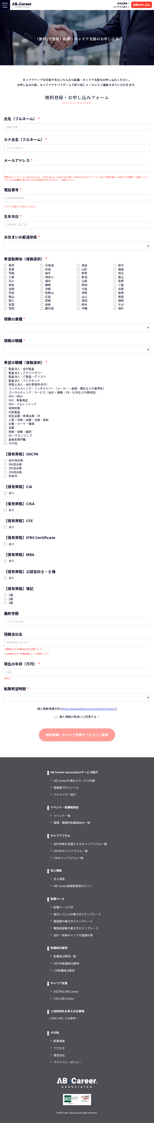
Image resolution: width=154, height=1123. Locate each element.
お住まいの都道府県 (20, 237)
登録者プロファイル (66, 788)
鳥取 (84, 293)
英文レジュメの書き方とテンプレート (77, 914)
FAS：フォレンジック (22, 404)
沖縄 (84, 308)
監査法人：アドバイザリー (26, 373)
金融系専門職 (17, 439)
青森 (84, 265)
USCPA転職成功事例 (66, 963)
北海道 (49, 265)
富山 (121, 277)
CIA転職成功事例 (64, 970)
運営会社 (59, 1055)
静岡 (48, 285)
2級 (11, 599)
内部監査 (14, 412)
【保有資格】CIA (18, 486)
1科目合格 (15, 472)
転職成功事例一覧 (65, 956)
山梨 (84, 281)
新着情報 (59, 1041)
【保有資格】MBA (19, 554)
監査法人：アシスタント (24, 381)
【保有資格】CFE (18, 520)
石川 (11, 281)
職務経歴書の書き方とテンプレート (76, 928)
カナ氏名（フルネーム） (24, 139)
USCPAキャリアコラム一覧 (71, 851)
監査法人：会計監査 (21, 369)
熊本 (84, 304)
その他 (13, 443)
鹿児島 (49, 308)
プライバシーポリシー (68, 1062)
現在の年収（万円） (20, 663)
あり (11, 493)
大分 (121, 304)
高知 (84, 300)
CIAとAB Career (64, 998)
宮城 (11, 269)
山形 (84, 269)
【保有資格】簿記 (18, 588)
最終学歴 (11, 613)
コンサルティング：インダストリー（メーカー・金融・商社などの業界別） (57, 388)
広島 (48, 297)
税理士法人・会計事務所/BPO (28, 384)
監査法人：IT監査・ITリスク (27, 377)
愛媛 (48, 300)
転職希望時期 (15, 688)
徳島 (121, 297)
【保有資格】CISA (19, 503)
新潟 (84, 277)
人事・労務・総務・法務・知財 (29, 420)
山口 (84, 297)
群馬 (84, 273)
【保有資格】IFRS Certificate (29, 537)
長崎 (48, 304)
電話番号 (11, 189)
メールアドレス (17, 160)
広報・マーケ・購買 (21, 424)
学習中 (13, 476)
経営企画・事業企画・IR (24, 416)
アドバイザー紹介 (65, 795)
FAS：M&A (16, 396)
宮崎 (11, 308)
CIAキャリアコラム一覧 (68, 858)
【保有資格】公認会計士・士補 (29, 571)
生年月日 (11, 216)
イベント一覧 (62, 816)
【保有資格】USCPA (21, 453)
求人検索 (59, 879)
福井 (48, 281)
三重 (121, 285)
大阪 (84, 289)
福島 (121, 269)
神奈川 (49, 277)
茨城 (11, 273)
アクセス (59, 1048)
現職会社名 (13, 634)
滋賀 (11, 289)
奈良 (11, 293)
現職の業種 (13, 318)
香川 (11, 300)
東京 (11, 265)
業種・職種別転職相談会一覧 (72, 823)
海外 (121, 308)
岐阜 (11, 285)
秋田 (48, 269)
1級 (11, 595)
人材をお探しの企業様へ (63, 1018)
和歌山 (49, 293)
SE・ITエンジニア (20, 435)
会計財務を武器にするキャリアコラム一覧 (80, 844)
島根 (121, 293)
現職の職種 (13, 340)
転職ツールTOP (63, 907)
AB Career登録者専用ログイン (73, 886)
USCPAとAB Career (66, 991)
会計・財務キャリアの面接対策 (73, 935)
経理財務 (14, 408)
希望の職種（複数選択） (24, 362)
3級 (11, 603)
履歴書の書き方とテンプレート (73, 921)
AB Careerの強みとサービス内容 (74, 781)
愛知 (84, 285)
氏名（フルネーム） (20, 118)
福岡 (121, 300)
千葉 (11, 277)
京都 (48, 289)
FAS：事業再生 (18, 400)
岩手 (121, 265)
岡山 (11, 297)
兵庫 (121, 289)
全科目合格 (16, 460)
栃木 (48, 273)
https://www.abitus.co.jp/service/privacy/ (88, 709)
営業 (11, 428)
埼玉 (121, 273)
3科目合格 (15, 464)
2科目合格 (15, 468)
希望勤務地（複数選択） (24, 258)
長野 (121, 281)
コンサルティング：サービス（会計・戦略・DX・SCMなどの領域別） (53, 392)
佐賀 (11, 304)
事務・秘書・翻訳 (20, 432)
